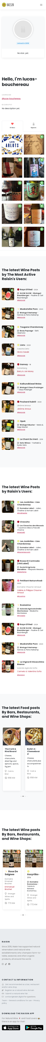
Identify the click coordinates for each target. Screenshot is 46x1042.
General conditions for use (20, 1000)
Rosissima (25, 605)
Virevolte (25, 521)
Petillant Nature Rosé (30, 581)
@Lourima (21, 596)
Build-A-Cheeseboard (33, 751)
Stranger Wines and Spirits (10, 896)
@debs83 (21, 532)
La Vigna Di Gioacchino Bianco (30, 663)
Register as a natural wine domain (19, 990)
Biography (7, 105)
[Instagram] (3, 964)
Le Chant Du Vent (31, 439)
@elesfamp (21, 572)
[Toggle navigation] (41, 5)
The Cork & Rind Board (10, 750)
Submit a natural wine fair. (17, 993)
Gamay (25, 364)
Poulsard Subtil (30, 401)
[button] (23, 796)
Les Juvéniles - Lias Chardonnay (28, 503)
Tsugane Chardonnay (31, 327)
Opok (23, 421)
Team (4, 1000)
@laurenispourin (23, 552)
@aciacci (21, 675)
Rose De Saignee (11, 873)
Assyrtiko (33, 876)
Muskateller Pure (31, 309)
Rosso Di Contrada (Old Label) (28, 562)
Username (6, 95)
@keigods (21, 300)
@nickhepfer (22, 513)
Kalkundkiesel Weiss (30, 383)
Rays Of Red (29, 289)
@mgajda (21, 616)
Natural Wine (12, 1018)
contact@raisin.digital (14, 996)
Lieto (25, 345)
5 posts (33, 128)
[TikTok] (6, 964)
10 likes (12, 128)
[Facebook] (9, 964)
